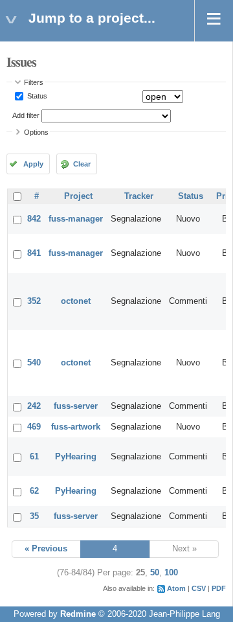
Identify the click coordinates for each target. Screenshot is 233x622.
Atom (176, 588)
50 (154, 572)
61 (34, 456)
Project (78, 196)
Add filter (25, 115)
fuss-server (76, 406)
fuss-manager (76, 219)
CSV (199, 588)
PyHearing (75, 456)
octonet (76, 301)
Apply (33, 164)
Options (36, 132)
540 (34, 362)
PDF (219, 588)
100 (171, 572)
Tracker (138, 196)
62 (34, 491)
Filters (33, 82)
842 (34, 219)
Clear (82, 164)
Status (36, 96)
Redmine (78, 614)
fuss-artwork (75, 427)
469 (34, 427)
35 (34, 516)
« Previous (46, 548)
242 (34, 406)
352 (34, 301)
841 (34, 253)
